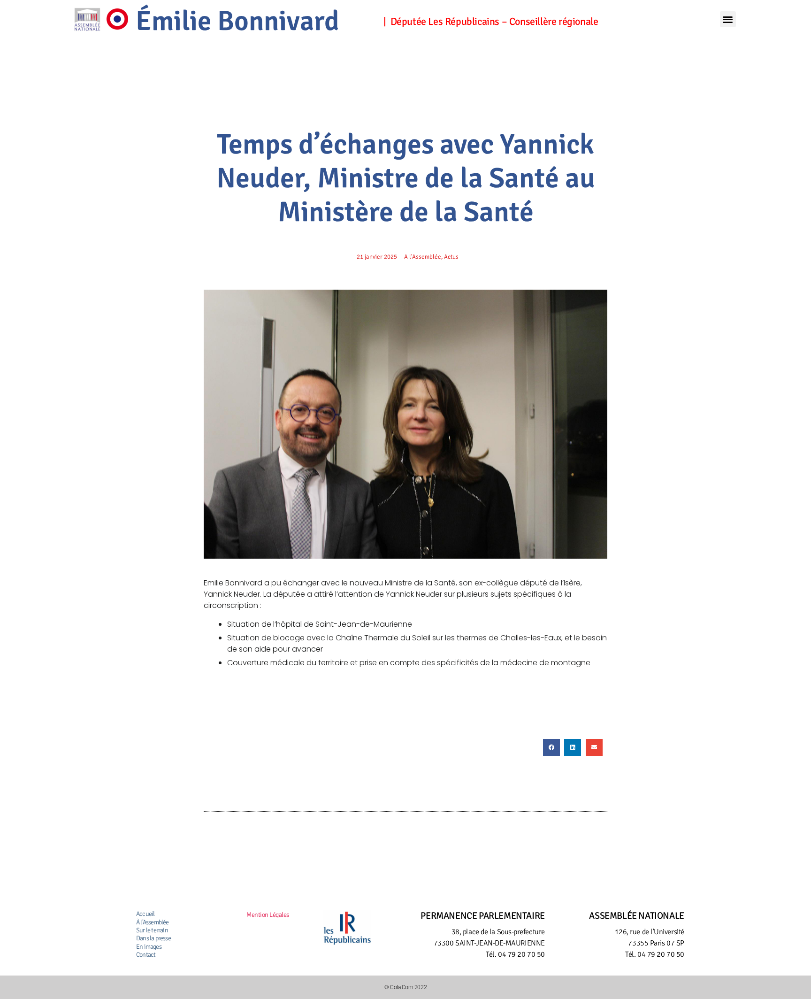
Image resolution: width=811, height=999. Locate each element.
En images (148, 947)
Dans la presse (153, 938)
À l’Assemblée (152, 922)
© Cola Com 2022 (405, 987)
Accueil (145, 914)
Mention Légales (267, 915)
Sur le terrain (152, 930)
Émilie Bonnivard (237, 21)
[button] (728, 19)
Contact (145, 955)
